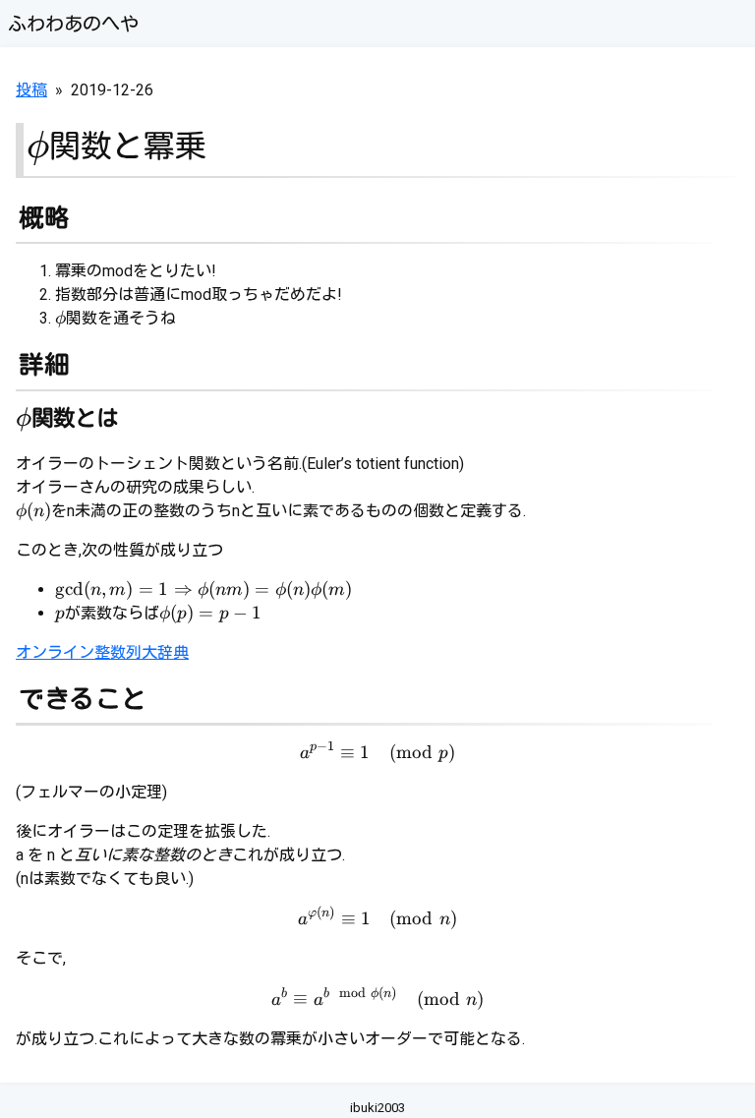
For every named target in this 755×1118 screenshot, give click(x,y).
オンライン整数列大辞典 (102, 652)
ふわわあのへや (73, 24)
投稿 (31, 90)
